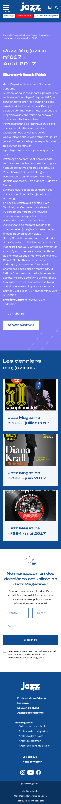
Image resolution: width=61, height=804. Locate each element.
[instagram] (22, 774)
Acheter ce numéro (21, 325)
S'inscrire (30, 640)
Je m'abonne (16, 313)
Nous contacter (32, 762)
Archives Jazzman (30, 741)
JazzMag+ (9, 16)
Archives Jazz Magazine (33, 731)
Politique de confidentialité (30, 801)
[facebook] (38, 774)
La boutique (30, 757)
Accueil (7, 35)
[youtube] (30, 774)
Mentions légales (30, 791)
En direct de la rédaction (32, 698)
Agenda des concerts (30, 713)
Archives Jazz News (31, 736)
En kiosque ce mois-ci (32, 726)
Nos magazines (24, 723)
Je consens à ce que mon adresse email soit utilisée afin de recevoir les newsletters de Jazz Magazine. (32, 654)
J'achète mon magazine (46, 16)
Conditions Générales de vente (30, 796)
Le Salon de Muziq (28, 708)
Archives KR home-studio (34, 746)
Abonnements (24, 16)
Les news (23, 703)
